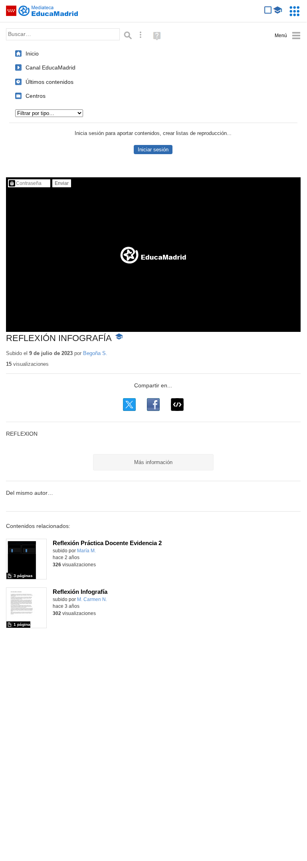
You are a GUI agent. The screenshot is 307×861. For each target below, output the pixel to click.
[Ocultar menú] (288, 36)
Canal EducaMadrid (50, 67)
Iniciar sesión (153, 150)
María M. (86, 550)
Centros (36, 96)
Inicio (32, 53)
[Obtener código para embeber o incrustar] (177, 404)
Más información (153, 462)
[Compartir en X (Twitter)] (129, 404)
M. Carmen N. (92, 599)
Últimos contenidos (49, 82)
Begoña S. (95, 353)
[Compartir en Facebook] (153, 404)
